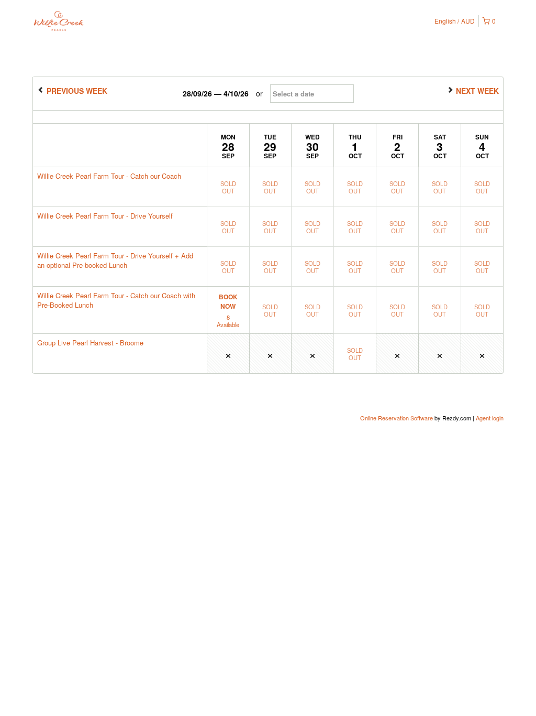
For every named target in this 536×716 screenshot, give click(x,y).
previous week (75, 90)
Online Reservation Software (396, 418)
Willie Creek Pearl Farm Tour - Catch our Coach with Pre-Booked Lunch (116, 300)
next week (476, 90)
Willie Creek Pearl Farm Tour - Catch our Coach (109, 176)
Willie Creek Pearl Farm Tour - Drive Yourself (105, 216)
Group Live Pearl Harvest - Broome (90, 343)
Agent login (490, 418)
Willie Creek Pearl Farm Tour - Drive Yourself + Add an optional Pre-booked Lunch (115, 260)
